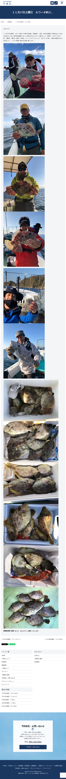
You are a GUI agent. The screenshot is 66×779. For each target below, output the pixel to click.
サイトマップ (5, 684)
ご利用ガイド (5, 668)
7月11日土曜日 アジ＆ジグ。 (10, 696)
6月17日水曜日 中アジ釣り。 (10, 706)
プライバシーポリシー (8, 681)
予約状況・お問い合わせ (8, 678)
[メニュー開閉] (62, 3)
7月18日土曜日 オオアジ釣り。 (10, 693)
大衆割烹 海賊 (5, 674)
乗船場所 (4, 665)
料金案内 (4, 662)
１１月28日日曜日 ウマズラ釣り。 (54, 639)
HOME (2, 22)
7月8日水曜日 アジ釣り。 (9, 699)
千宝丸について (6, 658)
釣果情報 (10, 22)
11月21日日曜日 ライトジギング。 (11, 639)
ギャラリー (5, 671)
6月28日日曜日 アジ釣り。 (9, 703)
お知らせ (36, 655)
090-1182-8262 (35, 742)
